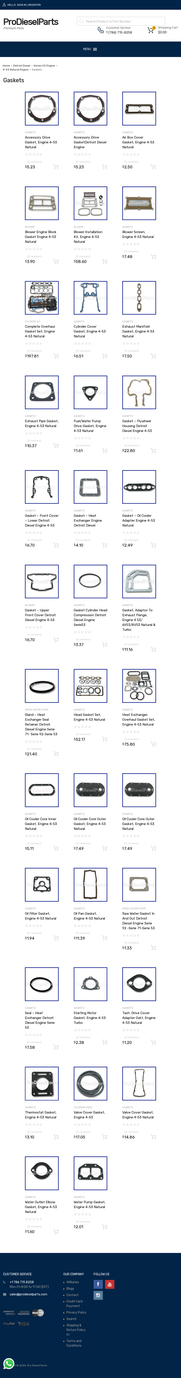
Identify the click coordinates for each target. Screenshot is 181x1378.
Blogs (70, 1289)
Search (71, 1319)
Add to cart (56, 167)
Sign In (21, 4)
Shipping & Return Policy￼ (76, 1329)
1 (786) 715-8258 (117, 32)
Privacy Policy (76, 1312)
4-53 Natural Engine (15, 69)
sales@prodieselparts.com (28, 1294)
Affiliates (72, 1282)
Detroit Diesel (21, 65)
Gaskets (30, 132)
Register (34, 4)
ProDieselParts (30, 22)
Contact (72, 1295)
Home (6, 65)
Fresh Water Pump (36, 709)
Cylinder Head (83, 1107)
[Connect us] (98, 1284)
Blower (30, 227)
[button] (87, 49)
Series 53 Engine (44, 65)
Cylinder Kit (33, 321)
